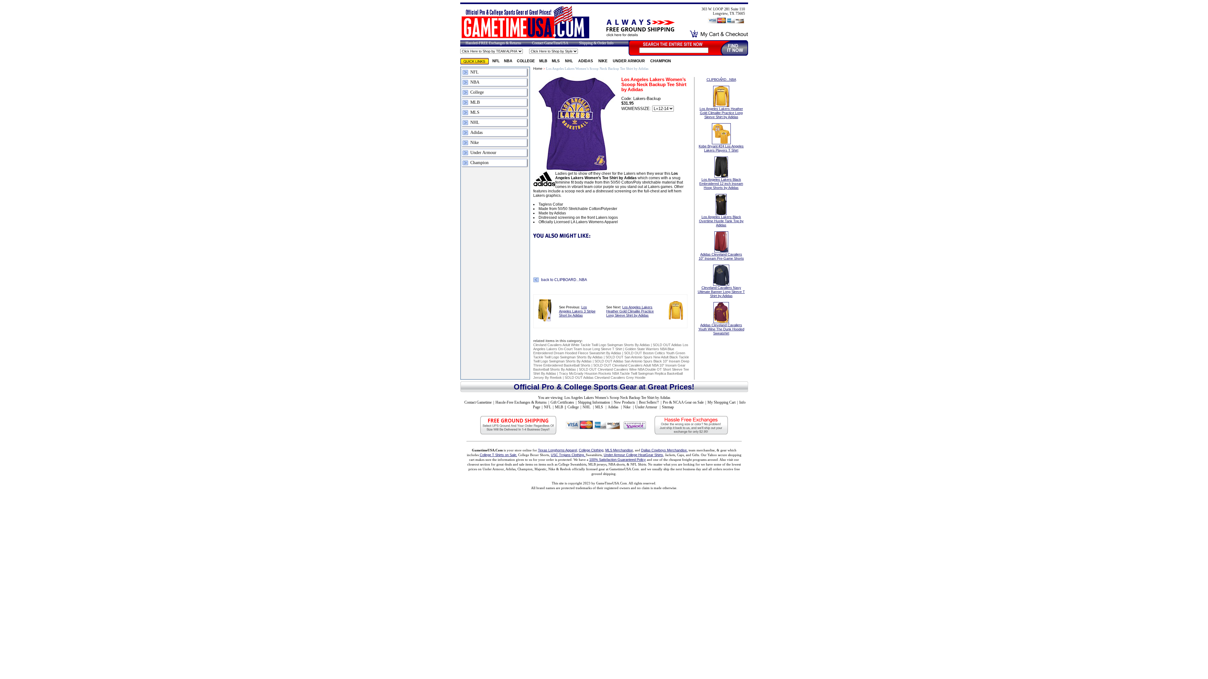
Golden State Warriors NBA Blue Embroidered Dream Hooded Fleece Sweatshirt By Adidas (603, 351)
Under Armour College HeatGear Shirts (633, 455)
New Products (624, 402)
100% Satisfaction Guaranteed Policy (617, 459)
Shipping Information (594, 402)
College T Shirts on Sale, (498, 455)
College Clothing (591, 450)
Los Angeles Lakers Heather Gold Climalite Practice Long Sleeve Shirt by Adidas (630, 311)
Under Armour (629, 61)
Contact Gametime (478, 402)
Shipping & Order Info (596, 43)
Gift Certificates (562, 402)
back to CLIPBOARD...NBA (564, 280)
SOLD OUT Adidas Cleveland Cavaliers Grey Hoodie (605, 377)
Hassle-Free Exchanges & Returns (521, 402)
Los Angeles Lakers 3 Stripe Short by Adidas (577, 311)
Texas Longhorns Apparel (557, 450)
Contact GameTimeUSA (550, 43)
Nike (603, 61)
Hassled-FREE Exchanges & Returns (493, 43)
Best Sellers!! (649, 402)
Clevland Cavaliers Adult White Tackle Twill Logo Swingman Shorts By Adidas (591, 345)
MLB (543, 61)
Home (537, 68)
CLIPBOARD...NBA (721, 79)
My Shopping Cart (721, 402)
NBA (508, 61)
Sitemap (668, 407)
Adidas (586, 61)
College (526, 61)
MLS (556, 61)
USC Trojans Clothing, (568, 455)
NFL (496, 61)
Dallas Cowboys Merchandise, (664, 450)
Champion (660, 61)
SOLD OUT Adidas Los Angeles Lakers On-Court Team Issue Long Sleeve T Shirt (610, 347)
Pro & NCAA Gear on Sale (683, 402)
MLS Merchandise (619, 450)
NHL (569, 61)
